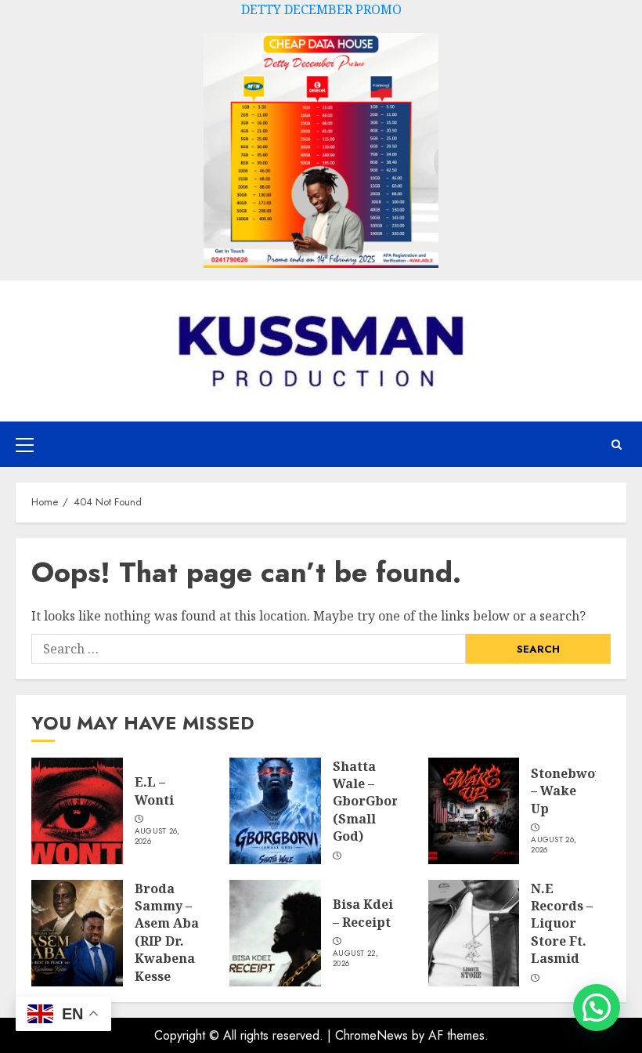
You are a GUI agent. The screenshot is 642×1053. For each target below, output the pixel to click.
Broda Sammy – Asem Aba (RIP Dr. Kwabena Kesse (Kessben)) (169, 941)
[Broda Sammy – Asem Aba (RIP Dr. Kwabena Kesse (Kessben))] (77, 933)
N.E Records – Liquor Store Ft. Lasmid (562, 924)
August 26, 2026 (157, 836)
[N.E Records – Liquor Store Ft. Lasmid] (474, 933)
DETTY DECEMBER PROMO (321, 9)
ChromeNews (371, 1035)
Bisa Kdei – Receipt (363, 913)
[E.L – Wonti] (77, 811)
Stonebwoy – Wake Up (566, 791)
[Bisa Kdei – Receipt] (275, 933)
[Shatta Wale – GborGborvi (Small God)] (275, 811)
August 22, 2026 (355, 958)
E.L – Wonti (154, 790)
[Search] (616, 444)
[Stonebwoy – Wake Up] (474, 811)
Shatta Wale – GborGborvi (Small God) (372, 801)
